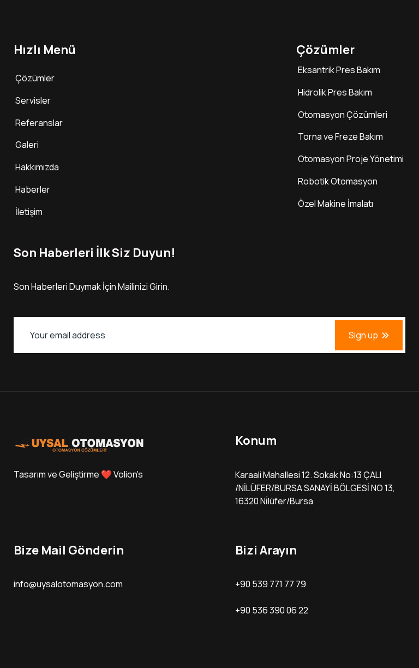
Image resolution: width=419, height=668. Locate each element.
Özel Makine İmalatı (335, 204)
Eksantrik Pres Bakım (339, 70)
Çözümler (35, 78)
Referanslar (39, 123)
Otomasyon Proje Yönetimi (351, 159)
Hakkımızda (37, 167)
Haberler (32, 189)
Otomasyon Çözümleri (342, 115)
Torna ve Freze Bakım (340, 136)
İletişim (29, 212)
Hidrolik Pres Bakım (335, 92)
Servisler (33, 100)
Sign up (363, 335)
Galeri (27, 145)
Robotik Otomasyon (338, 181)
